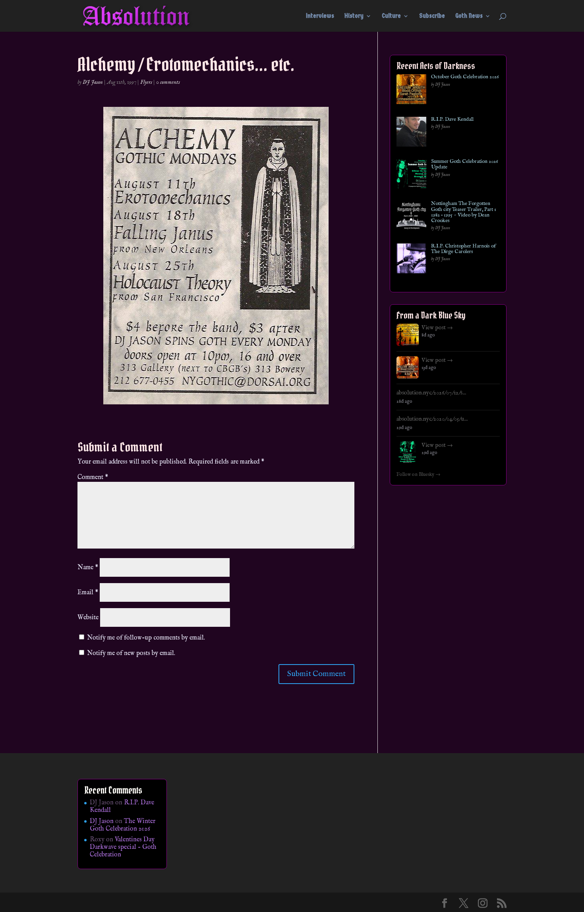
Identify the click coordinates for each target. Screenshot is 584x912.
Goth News (469, 16)
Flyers (146, 82)
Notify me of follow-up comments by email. (146, 638)
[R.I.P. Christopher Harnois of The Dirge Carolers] (411, 259)
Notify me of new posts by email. (131, 653)
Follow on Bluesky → (418, 474)
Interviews (320, 16)
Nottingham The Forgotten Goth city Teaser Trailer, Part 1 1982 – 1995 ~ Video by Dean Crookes (463, 212)
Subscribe (432, 16)
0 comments (168, 82)
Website (88, 618)
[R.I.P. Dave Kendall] (411, 133)
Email (87, 593)
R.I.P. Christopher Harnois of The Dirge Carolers (463, 249)
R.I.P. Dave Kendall (452, 119)
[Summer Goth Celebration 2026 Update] (411, 175)
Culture (391, 16)
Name (87, 568)
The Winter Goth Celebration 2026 (122, 825)
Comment (92, 477)
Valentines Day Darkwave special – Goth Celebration (123, 847)
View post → (437, 327)
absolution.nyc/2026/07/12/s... (431, 392)
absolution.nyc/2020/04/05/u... (432, 419)
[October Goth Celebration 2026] (411, 90)
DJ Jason (93, 82)
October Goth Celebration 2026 (465, 77)
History (354, 16)
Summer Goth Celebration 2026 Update (464, 164)
